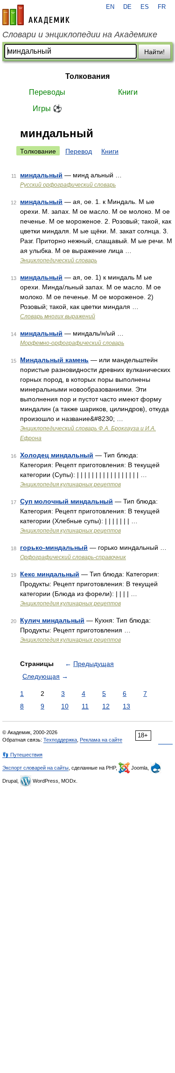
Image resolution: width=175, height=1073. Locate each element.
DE (127, 7)
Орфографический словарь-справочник (73, 557)
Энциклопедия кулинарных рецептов (70, 484)
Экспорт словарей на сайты (35, 768)
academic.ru (36, 15)
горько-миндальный (54, 547)
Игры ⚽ (47, 108)
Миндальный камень (54, 360)
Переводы (47, 92)
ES (144, 7)
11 (85, 706)
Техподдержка (60, 740)
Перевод (78, 151)
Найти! (154, 52)
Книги (128, 92)
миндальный (41, 175)
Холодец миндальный (56, 455)
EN (110, 7)
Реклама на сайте (101, 740)
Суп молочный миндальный (66, 501)
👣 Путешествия (22, 754)
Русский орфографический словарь (68, 185)
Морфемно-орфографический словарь (72, 343)
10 (65, 706)
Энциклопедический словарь (58, 260)
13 (126, 706)
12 (106, 706)
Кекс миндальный (49, 574)
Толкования (87, 76)
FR (162, 7)
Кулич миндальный (52, 620)
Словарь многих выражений (57, 316)
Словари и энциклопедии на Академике (79, 34)
